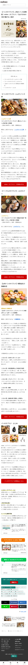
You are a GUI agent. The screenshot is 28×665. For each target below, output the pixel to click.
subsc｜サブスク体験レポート (9, 587)
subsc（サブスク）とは (5, 639)
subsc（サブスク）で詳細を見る (14, 184)
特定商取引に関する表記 (5, 646)
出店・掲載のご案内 (5, 641)
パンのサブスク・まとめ (10, 87)
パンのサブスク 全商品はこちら (14, 481)
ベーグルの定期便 (6, 595)
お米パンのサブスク (22, 587)
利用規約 (3, 650)
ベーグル (12, 593)
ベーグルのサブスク (20, 593)
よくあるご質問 (18, 639)
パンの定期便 (5, 593)
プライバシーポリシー (5, 648)
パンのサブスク (19, 591)
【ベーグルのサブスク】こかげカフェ (13, 81)
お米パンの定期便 (6, 589)
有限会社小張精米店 (6, 308)
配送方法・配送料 (18, 643)
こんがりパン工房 (6, 119)
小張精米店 (14, 595)
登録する (14, 582)
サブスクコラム (18, 647)
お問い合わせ (17, 641)
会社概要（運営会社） (5, 644)
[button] (22, 606)
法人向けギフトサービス (19, 649)
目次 (12, 76)
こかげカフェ (4, 215)
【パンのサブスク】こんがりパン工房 (13, 79)
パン (13, 591)
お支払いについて (18, 645)
